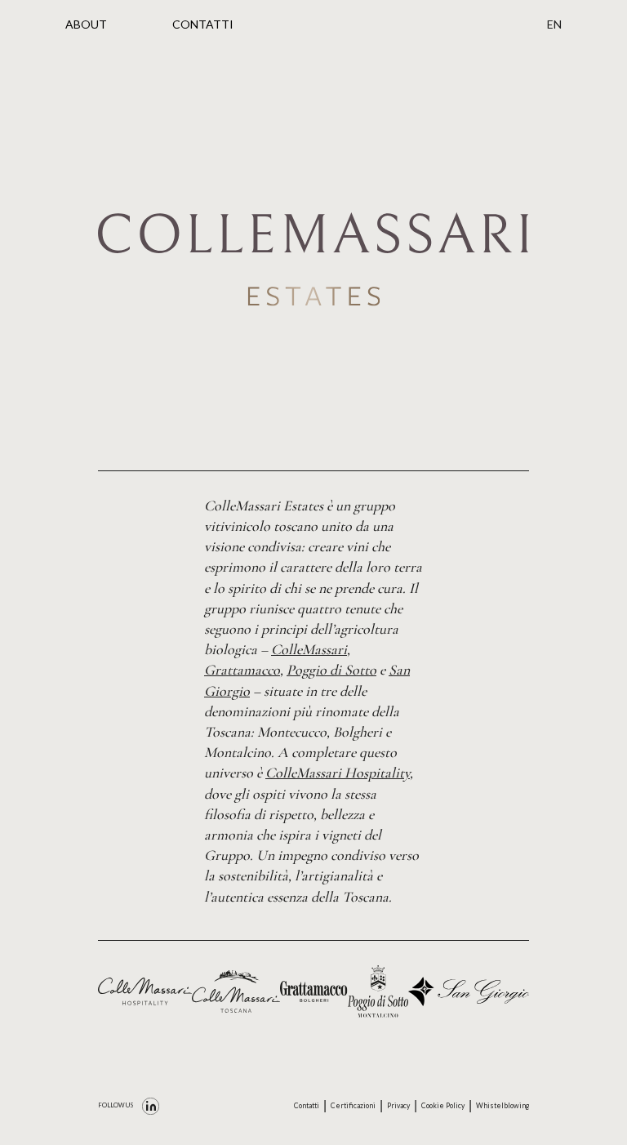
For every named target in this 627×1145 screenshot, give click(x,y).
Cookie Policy (443, 1106)
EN (554, 24)
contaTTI (202, 24)
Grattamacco (242, 670)
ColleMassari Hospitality (337, 773)
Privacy (398, 1106)
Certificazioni (353, 1106)
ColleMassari (309, 649)
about (86, 24)
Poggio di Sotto (331, 670)
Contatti (306, 1106)
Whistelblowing (502, 1106)
